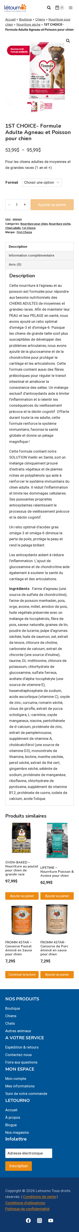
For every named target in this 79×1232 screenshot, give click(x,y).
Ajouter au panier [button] (22, 896)
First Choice (24, 232)
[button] (68, 41)
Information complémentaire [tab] (31, 255)
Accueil (10, 19)
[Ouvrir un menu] (70, 7)
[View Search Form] (49, 8)
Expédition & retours (22, 1047)
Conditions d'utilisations (25, 1203)
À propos (12, 1117)
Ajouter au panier (52, 204)
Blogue (11, 1125)
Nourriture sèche (28, 24)
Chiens (40, 19)
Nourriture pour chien (34, 223)
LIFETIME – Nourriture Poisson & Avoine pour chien (57, 871)
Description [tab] (18, 247)
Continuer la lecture (22, 974)
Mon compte (15, 1078)
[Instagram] (39, 1220)
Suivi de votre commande (26, 1093)
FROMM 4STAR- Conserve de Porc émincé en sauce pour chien (54, 948)
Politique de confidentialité (27, 1209)
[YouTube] (51, 1220)
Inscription (18, 1166)
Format (11, 182)
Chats (10, 1023)
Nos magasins (17, 1132)
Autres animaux (18, 1031)
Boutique (25, 19)
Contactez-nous (18, 1054)
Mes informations (20, 1086)
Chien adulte (13, 228)
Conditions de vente (39, 1196)
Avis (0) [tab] (15, 264)
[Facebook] (28, 1220)
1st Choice (29, 228)
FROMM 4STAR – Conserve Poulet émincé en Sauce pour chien (18, 948)
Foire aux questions (21, 1062)
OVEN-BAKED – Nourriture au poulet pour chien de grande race (21, 868)
